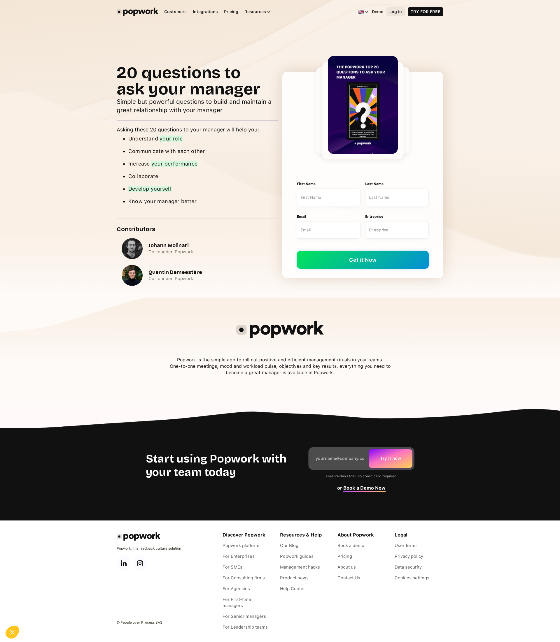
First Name (306, 184)
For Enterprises (239, 556)
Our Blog (289, 545)
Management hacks (300, 567)
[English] (361, 11)
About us (346, 567)
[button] (255, 12)
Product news (294, 578)
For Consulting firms (244, 578)
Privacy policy (409, 556)
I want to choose (36, 612)
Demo (378, 11)
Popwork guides (297, 556)
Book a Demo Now (364, 488)
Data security (408, 567)
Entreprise (374, 216)
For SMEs (232, 567)
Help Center (292, 588)
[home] (137, 11)
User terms (406, 545)
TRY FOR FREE (425, 11)
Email (301, 216)
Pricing (231, 11)
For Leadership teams (245, 627)
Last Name (374, 184)
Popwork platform (241, 545)
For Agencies (236, 588)
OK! (98, 612)
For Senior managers (244, 616)
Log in (395, 11)
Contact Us (348, 578)
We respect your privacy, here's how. (40, 594)
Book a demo (350, 545)
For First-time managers (237, 602)
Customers (175, 11)
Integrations (205, 11)
